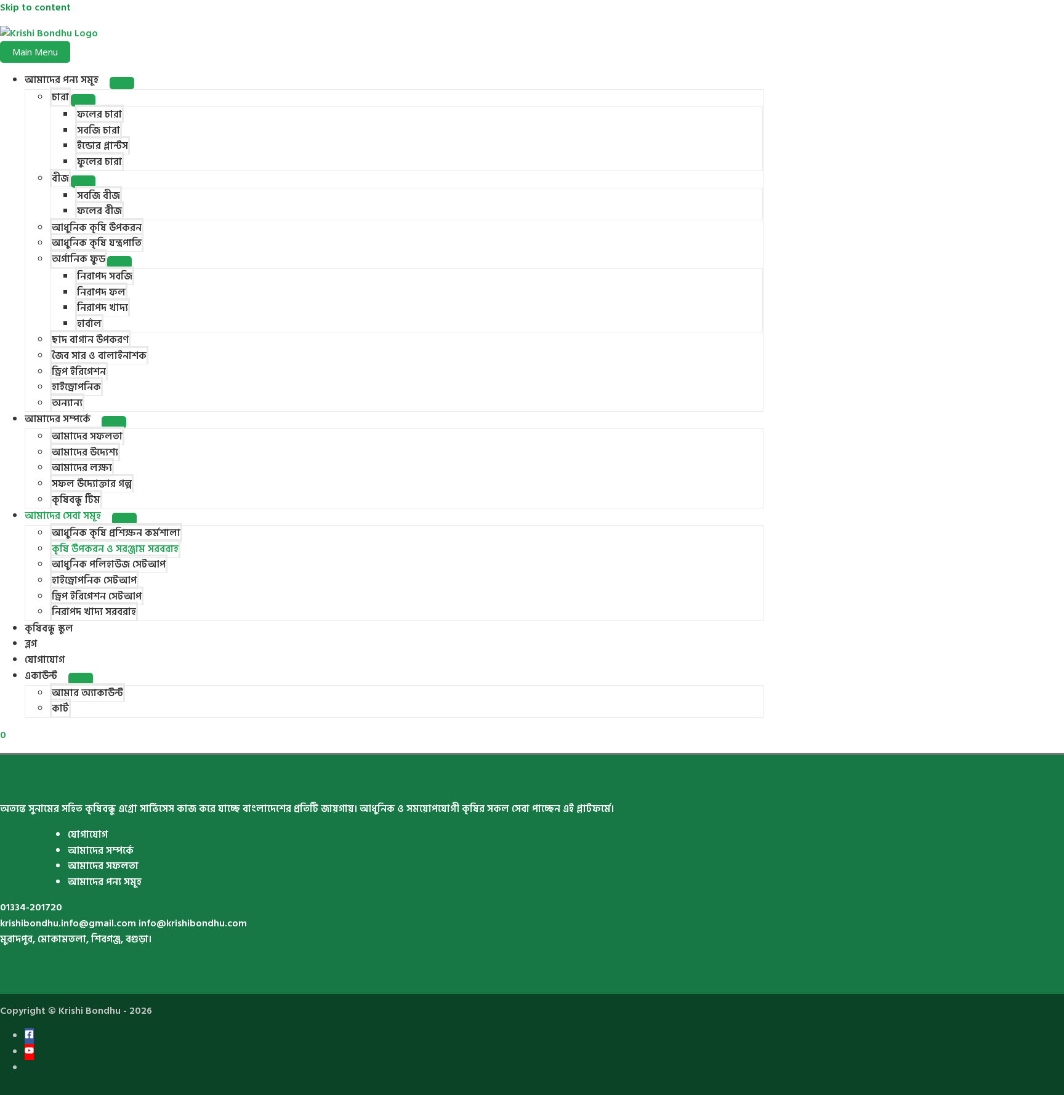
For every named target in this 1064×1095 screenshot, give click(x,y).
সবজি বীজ (98, 196)
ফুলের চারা (99, 162)
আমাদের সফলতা (87, 436)
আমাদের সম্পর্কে (58, 419)
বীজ (60, 178)
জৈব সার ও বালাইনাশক (99, 356)
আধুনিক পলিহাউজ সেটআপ (109, 564)
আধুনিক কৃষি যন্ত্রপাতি (97, 243)
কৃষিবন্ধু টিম (76, 500)
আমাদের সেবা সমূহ (63, 516)
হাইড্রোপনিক (76, 387)
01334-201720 (31, 907)
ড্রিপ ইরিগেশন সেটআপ (97, 596)
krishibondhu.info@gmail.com (68, 923)
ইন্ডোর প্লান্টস (102, 146)
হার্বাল (89, 324)
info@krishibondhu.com (193, 923)
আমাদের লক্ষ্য (82, 468)
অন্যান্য (67, 403)
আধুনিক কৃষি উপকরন (97, 228)
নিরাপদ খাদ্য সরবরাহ (94, 612)
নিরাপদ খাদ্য (102, 308)
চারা (60, 97)
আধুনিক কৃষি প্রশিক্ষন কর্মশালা (116, 533)
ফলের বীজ (99, 211)
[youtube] (29, 1052)
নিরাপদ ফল (101, 292)
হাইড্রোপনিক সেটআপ (94, 580)
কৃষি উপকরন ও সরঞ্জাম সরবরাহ (115, 549)
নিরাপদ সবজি (104, 276)
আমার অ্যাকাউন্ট (87, 693)
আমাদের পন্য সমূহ (62, 80)
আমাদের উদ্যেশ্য (85, 452)
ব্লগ (31, 644)
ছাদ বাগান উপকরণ (90, 340)
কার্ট (60, 708)
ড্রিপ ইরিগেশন (79, 372)
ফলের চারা (99, 114)
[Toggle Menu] (122, 83)
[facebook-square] (29, 1036)
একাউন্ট (41, 676)
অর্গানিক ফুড (78, 259)
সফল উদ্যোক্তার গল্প (92, 484)
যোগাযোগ (45, 660)
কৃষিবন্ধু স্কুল (49, 628)
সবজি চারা (98, 130)
